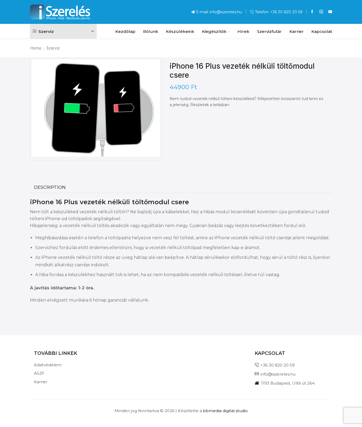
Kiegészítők (214, 31)
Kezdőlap (125, 31)
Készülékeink (180, 31)
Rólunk (150, 31)
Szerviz (53, 48)
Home (35, 48)
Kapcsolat (321, 31)
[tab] (50, 187)
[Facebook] (312, 12)
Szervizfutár (269, 31)
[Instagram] (321, 12)
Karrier (296, 31)
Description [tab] (50, 187)
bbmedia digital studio (225, 410)
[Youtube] (330, 12)
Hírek (243, 31)
